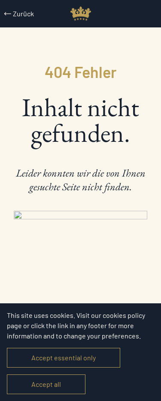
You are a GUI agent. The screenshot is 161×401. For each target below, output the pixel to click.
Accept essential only (63, 357)
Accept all (46, 384)
